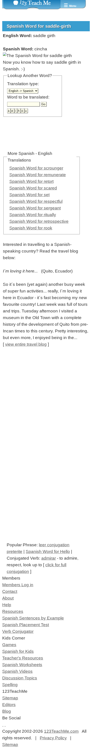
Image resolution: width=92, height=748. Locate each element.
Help (6, 604)
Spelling (10, 684)
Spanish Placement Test (25, 624)
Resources (12, 611)
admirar (48, 558)
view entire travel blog (26, 344)
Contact (9, 591)
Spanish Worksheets (22, 664)
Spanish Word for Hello (48, 551)
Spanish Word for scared (33, 188)
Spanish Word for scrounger (36, 168)
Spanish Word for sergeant (35, 208)
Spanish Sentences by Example (33, 618)
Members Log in (17, 584)
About (8, 598)
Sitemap (10, 698)
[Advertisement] (46, 400)
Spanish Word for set (29, 194)
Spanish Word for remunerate (37, 174)
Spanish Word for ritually (32, 214)
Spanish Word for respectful (36, 201)
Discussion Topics (19, 678)
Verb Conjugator (17, 631)
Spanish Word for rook (30, 228)
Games (9, 644)
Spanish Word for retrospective (39, 221)
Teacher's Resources (22, 658)
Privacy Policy (53, 738)
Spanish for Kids (18, 651)
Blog (6, 711)
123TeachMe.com (61, 731)
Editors (9, 704)
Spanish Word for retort (31, 181)
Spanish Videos (17, 671)
